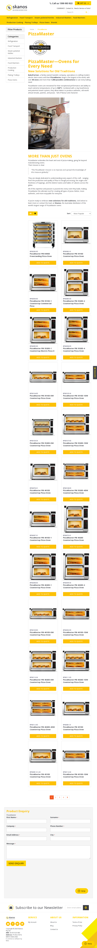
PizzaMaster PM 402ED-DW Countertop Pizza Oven (42, 680)
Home (32, 29)
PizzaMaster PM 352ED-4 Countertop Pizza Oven (74, 349)
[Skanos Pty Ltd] (17, 7)
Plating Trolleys (31, 22)
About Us (53, 922)
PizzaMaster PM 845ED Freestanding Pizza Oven (41, 254)
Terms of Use (77, 922)
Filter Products (15, 29)
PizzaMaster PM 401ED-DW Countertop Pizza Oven (42, 633)
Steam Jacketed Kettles (44, 18)
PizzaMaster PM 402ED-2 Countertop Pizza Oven (74, 586)
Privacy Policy (77, 926)
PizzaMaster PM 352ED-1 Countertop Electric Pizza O (42, 349)
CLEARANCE (61, 8)
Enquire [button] (95, 373)
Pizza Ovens (44, 22)
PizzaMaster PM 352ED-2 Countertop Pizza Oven (74, 302)
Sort (68, 213)
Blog (51, 926)
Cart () (82, 3)
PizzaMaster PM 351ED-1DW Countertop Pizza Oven (75, 396)
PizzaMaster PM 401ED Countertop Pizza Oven (40, 491)
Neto (7, 940)
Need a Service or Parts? (82, 8)
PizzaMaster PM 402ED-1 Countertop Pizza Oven (41, 586)
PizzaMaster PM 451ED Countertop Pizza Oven (73, 728)
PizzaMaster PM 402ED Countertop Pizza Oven (73, 538)
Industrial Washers (63, 18)
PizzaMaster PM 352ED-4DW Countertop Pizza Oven (75, 491)
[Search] (86, 12)
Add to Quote (43, 263)
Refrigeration (12, 18)
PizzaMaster (42, 29)
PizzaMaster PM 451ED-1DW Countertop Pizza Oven (75, 775)
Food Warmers (79, 18)
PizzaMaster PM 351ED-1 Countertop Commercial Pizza (41, 303)
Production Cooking (15, 22)
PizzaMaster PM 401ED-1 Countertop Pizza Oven (41, 538)
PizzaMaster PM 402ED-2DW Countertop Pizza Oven (42, 728)
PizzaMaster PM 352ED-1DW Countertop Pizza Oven (75, 444)
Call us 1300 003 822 (62, 3)
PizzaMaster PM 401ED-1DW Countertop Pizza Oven (75, 633)
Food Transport (26, 18)
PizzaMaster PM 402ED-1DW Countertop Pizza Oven (75, 680)
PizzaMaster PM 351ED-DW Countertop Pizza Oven (42, 396)
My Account (32, 922)
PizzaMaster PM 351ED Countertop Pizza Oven (73, 254)
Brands (54, 22)
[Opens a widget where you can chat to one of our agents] (88, 944)
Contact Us (69, 8)
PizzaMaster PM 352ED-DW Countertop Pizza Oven (42, 444)
